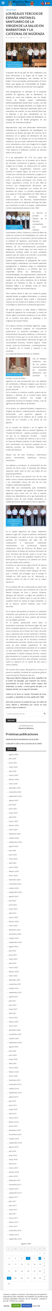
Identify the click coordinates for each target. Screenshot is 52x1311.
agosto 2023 (13, 896)
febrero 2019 (14, 1122)
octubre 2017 (14, 1189)
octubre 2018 (14, 1139)
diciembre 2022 (15, 930)
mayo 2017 (13, 1209)
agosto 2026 (13, 754)
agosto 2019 (13, 1097)
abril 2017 (12, 1214)
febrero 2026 (14, 779)
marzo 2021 (13, 1017)
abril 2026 (12, 771)
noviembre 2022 (15, 934)
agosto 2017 (13, 1197)
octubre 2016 (14, 1235)
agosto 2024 (13, 846)
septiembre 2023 (15, 892)
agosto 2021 (13, 997)
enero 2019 (13, 1126)
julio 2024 (12, 850)
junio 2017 (13, 1205)
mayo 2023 (13, 909)
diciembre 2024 (15, 834)
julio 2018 (12, 1151)
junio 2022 (13, 955)
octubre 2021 (14, 988)
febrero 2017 (14, 1222)
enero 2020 (13, 1076)
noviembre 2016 (15, 1230)
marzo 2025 (13, 821)
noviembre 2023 (15, 884)
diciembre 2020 (15, 1030)
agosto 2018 (13, 1147)
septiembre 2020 (15, 1042)
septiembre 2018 (15, 1143)
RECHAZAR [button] (27, 1305)
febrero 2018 (14, 1172)
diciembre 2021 (15, 980)
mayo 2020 (13, 1059)
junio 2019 (13, 1105)
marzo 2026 (13, 775)
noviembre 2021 (15, 984)
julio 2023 (12, 901)
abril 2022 (12, 963)
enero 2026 (13, 784)
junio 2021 (13, 1005)
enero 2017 (13, 1226)
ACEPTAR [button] (16, 1305)
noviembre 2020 (15, 1034)
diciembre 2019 (15, 1080)
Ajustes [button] (7, 1306)
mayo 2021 (13, 1009)
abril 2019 (12, 1113)
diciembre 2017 (15, 1180)
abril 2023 (12, 913)
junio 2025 (13, 809)
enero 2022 (13, 976)
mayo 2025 (13, 813)
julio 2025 (12, 804)
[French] (45, 3)
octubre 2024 (14, 838)
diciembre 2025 (15, 788)
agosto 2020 (13, 1047)
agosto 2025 (13, 800)
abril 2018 (12, 1164)
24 (9, 1278)
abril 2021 (12, 1013)
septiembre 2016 (15, 1239)
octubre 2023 (14, 888)
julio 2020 (12, 1051)
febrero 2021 (14, 1022)
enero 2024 (13, 875)
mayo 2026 (13, 767)
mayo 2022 (13, 959)
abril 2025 (12, 817)
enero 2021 (13, 1026)
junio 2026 (13, 763)
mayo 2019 (13, 1109)
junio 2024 (13, 855)
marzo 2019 (13, 1118)
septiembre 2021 (15, 992)
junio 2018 (13, 1155)
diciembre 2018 (15, 1130)
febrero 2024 (14, 871)
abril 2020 (12, 1063)
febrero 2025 (14, 825)
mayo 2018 (13, 1159)
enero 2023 (13, 926)
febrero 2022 (14, 972)
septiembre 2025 (15, 796)
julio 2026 (12, 758)
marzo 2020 (13, 1068)
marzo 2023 (13, 917)
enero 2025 (13, 829)
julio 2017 (12, 1201)
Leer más (36, 1306)
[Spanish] (48, 3)
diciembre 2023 (15, 880)
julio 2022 (12, 951)
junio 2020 (13, 1055)
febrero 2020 (14, 1072)
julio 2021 (12, 1001)
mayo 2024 (13, 859)
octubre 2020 (14, 1038)
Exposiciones (11, 10)
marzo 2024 (13, 867)
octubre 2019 (14, 1088)
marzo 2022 (13, 967)
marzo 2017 (13, 1218)
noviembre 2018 (15, 1134)
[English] (42, 3)
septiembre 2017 (15, 1193)
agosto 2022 (13, 946)
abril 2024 (12, 863)
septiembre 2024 (15, 842)
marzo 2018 (13, 1168)
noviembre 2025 (15, 792)
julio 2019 (12, 1101)
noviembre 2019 (15, 1084)
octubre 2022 (14, 938)
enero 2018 (13, 1176)
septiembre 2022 (15, 942)
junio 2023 (13, 905)
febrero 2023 (14, 921)
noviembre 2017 (15, 1184)
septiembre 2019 (15, 1093)
